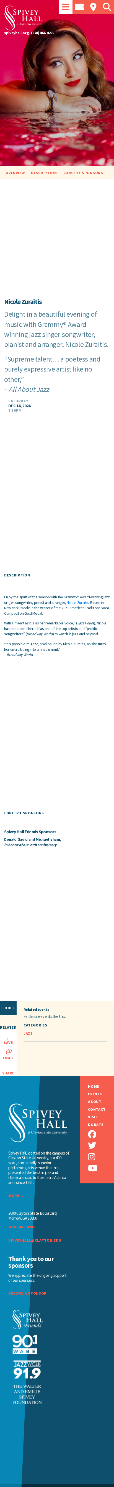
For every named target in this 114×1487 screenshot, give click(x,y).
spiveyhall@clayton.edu (34, 1240)
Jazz (28, 1033)
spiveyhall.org (16, 32)
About (94, 1101)
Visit (93, 1117)
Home (93, 1086)
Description (44, 172)
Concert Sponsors (83, 172)
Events (95, 1094)
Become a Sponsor (27, 1293)
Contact (97, 1109)
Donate (95, 1124)
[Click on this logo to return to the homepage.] (57, 18)
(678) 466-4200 (42, 32)
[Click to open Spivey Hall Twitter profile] (101, 1145)
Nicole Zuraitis (78, 602)
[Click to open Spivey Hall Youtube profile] (101, 1168)
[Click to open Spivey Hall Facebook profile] (101, 1134)
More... (15, 1195)
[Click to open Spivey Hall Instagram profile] (101, 1157)
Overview (15, 172)
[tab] (65, 7)
